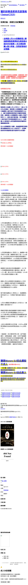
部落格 (5, 30)
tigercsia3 (3, 408)
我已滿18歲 (3, 582)
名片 (5, 32)
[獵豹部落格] (5, 546)
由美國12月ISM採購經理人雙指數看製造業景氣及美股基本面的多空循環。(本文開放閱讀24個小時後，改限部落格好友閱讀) (15, 44)
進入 (2, 61)
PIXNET (7, 562)
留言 (14, 417)
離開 (9, 582)
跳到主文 (3, 18)
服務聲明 (16, 564)
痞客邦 (11, 417)
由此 (8, 69)
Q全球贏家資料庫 (7, 376)
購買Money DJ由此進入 (13, 372)
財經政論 (12, 25)
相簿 (5, 28)
